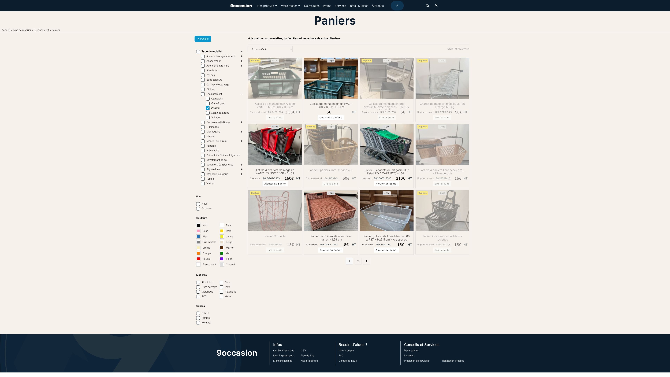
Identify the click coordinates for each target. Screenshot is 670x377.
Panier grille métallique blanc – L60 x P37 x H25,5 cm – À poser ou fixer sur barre (387, 238)
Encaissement (41, 30)
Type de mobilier (22, 30)
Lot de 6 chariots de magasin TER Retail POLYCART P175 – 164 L (386, 171)
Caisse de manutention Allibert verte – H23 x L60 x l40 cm (275, 105)
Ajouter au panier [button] (275, 183)
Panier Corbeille (275, 236)
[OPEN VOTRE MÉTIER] (299, 6)
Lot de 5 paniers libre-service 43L (331, 170)
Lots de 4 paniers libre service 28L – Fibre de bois (442, 171)
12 (456, 49)
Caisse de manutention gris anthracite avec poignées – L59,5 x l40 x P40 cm (387, 106)
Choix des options (330, 117)
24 (460, 49)
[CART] (397, 5)
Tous (466, 49)
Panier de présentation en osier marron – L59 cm (331, 238)
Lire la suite (275, 117)
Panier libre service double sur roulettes (442, 238)
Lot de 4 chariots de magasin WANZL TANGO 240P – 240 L (275, 171)
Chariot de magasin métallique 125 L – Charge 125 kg (442, 105)
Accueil (6, 30)
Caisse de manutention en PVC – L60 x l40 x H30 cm (331, 105)
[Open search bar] (427, 5)
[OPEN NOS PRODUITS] (276, 6)
